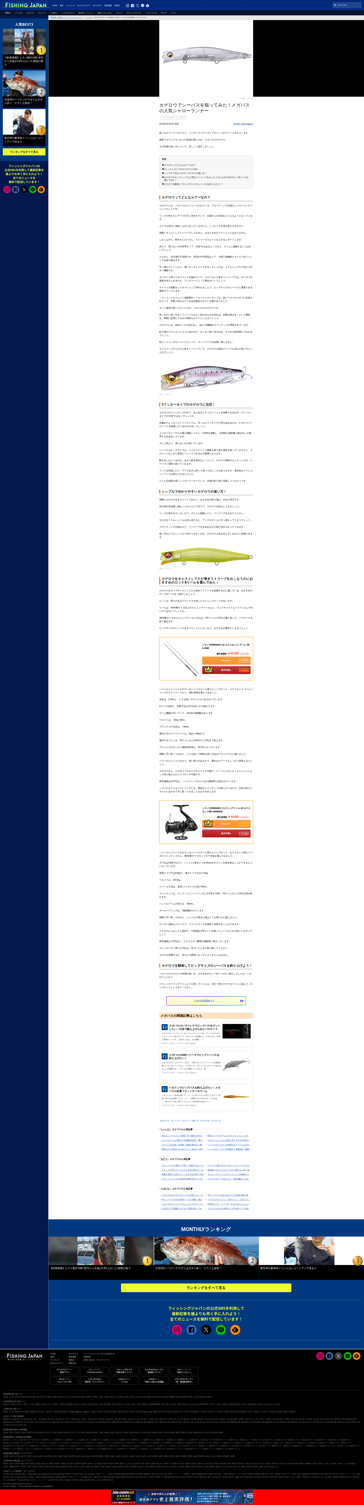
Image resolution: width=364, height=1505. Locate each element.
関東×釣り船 (8, 1419)
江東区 (179, 1404)
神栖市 (224, 1404)
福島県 (23, 1397)
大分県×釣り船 (8, 1425)
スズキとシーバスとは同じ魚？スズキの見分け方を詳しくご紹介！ (229, 1140)
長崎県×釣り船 (295, 1422)
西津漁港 (291, 1412)
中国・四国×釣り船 (57, 1419)
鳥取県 (143, 1397)
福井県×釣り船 (57, 1422)
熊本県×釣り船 (258, 1422)
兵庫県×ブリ (323, 1443)
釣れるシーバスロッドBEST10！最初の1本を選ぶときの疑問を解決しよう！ (183, 1136)
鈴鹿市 (46, 1467)
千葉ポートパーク (74, 1477)
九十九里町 (97, 1464)
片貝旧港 (203, 1412)
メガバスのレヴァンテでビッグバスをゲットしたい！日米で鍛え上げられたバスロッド (183, 1204)
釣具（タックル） (105, 13)
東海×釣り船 (28, 1419)
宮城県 (17, 1397)
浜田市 (320, 1464)
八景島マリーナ (345, 1474)
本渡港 (189, 1477)
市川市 (147, 1467)
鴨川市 (44, 1404)
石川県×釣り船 (20, 1425)
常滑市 (193, 1464)
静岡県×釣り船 (350, 1419)
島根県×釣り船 (343, 1422)
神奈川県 (35, 1397)
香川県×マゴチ (265, 1446)
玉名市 (193, 1467)
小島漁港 (327, 1477)
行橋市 (103, 1467)
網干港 (52, 1480)
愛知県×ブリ (181, 1443)
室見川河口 (144, 1477)
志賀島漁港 (11, 1480)
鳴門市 (51, 1464)
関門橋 (50, 1477)
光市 (92, 1467)
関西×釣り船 (18, 1419)
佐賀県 (189, 1432)
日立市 (49, 1404)
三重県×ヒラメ (239, 1443)
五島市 (326, 1464)
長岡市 (259, 1404)
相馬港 (186, 1474)
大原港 (11, 1412)
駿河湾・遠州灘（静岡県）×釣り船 (197, 1419)
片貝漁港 (249, 1474)
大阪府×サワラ (302, 1443)
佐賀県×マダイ (39, 1449)
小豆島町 (173, 1464)
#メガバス (216, 1121)
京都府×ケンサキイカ (254, 1443)
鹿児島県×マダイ (159, 1449)
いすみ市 (31, 1404)
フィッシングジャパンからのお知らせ (99, 1354)
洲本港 (281, 1477)
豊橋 (209, 1477)
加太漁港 (91, 1474)
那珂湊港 (233, 1412)
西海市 (120, 1467)
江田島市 (166, 1464)
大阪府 (100, 1397)
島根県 (149, 1397)
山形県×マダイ (84, 1440)
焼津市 (17, 1467)
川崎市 (206, 1467)
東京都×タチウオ (281, 1440)
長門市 (23, 1467)
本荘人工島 (95, 1480)
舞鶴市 (97, 1467)
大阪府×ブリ (313, 1443)
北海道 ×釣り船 (187, 1422)
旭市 (163, 1404)
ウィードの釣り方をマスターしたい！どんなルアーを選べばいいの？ (229, 1165)
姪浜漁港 (278, 1412)
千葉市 (5, 1467)
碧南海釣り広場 (317, 1474)
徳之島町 (133, 1467)
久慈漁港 (48, 1412)
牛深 (5, 1480)
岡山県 (131, 1397)
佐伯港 (195, 1477)
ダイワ (164, 13)
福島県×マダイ (125, 1440)
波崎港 (285, 1412)
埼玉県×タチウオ (206, 1440)
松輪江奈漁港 (147, 1412)
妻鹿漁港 (342, 1477)
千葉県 (48, 1397)
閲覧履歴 (108, 5)
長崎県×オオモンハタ (109, 1449)
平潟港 (219, 1412)
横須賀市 (6, 1404)
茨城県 (54, 1397)
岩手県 (11, 1397)
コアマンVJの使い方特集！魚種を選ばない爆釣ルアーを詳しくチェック (183, 1145)
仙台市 (69, 1467)
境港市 (277, 1404)
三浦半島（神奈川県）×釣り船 (109, 1419)
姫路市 (84, 1464)
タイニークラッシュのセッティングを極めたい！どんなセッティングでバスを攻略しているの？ (229, 1174)
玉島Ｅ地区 (296, 1474)
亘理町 (29, 1467)
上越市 (260, 1467)
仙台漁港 (215, 1477)
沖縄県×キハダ (221, 1449)
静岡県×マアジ (170, 1443)
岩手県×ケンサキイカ (11, 1440)
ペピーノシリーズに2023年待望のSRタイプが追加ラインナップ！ (183, 1179)
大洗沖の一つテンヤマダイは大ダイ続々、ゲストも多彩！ (188, 1268)
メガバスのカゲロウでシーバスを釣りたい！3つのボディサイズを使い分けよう (183, 1195)
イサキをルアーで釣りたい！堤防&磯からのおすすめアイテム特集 (229, 1179)
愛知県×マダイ (192, 1443)
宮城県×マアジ (59, 1440)
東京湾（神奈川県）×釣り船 (172, 1419)
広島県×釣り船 (93, 1422)
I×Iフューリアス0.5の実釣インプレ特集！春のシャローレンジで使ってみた (183, 1199)
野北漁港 (256, 1474)
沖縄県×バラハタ (234, 1449)
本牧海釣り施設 (20, 1474)
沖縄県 (209, 1397)
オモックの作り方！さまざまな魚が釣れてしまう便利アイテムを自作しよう (183, 1170)
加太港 (100, 1412)
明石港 (125, 1412)
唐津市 (216, 1464)
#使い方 (195, 1121)
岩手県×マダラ (25, 1440)
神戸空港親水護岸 (247, 1477)
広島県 (125, 1397)
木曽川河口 (328, 1474)
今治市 (287, 1464)
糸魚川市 (200, 1467)
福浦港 (155, 1412)
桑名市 (153, 1467)
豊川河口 (24, 1477)
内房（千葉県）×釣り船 (288, 1419)
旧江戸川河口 (162, 1474)
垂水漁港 (170, 1477)
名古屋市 (136, 1464)
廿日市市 (165, 1467)
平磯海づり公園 (161, 1477)
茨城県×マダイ (160, 1440)
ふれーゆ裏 (355, 1474)
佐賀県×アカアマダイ (67, 1449)
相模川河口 (265, 1474)
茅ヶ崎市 (261, 1464)
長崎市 (32, 1464)
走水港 (131, 1412)
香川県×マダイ (238, 1446)
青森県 (11, 1456)
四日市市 (181, 1464)
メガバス (165, 1188)
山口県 (137, 1397)
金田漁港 (175, 1412)
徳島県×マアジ (214, 1446)
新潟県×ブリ (8, 1443)
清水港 (154, 1474)
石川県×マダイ (91, 1443)
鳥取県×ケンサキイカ (50, 1446)
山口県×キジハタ (174, 1446)
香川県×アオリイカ (251, 1446)
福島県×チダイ (148, 1440)
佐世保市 (241, 1464)
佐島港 (119, 1412)
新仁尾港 (59, 1480)
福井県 (77, 1397)
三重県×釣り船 (163, 1422)
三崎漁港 (335, 1477)
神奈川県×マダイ (321, 1440)
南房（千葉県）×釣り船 (242, 1419)
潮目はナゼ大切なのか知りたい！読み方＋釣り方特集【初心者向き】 (183, 1149)
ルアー (164, 1159)
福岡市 (145, 1404)
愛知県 (83, 1397)
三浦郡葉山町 (251, 1404)
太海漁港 (256, 1412)
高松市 (108, 1467)
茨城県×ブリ (171, 1440)
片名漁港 (271, 1412)
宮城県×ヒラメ (47, 1440)
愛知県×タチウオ (205, 1443)
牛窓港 (151, 1477)
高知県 (154, 1397)
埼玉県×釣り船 (211, 1422)
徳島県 (166, 1397)
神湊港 (5, 1412)
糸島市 (133, 1404)
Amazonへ (234, 660)
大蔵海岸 (277, 1474)
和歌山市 (77, 1404)
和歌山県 (113, 1397)
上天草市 (332, 1464)
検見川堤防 (110, 1477)
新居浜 (110, 1480)
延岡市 (147, 1464)
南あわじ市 (274, 1467)
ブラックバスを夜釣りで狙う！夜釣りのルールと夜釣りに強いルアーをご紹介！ (183, 1165)
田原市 (40, 1467)
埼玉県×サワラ (194, 1440)
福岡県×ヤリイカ (9, 1449)
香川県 (160, 1397)
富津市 (84, 1404)
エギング (30, 13)
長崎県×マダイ (81, 1449)
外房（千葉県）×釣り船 (152, 1419)
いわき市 (346, 1464)
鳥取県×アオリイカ (78, 1446)
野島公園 (128, 1474)
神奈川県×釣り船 (326, 1419)
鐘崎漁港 (18, 1412)
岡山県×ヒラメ (115, 1446)
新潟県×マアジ (18, 1443)
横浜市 (19, 1404)
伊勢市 (274, 1464)
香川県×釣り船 (354, 1422)
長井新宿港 (195, 1412)
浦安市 (268, 1464)
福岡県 (178, 1397)
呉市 (142, 1464)
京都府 (119, 1397)
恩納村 (64, 1467)
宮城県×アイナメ (72, 1440)
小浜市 (139, 1404)
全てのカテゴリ (83, 5)
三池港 (192, 1474)
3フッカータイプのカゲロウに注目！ (181, 169)
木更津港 (258, 1477)
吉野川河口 (274, 1477)
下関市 (63, 1464)
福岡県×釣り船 (8, 1422)
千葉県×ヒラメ (244, 1440)
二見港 (224, 1474)
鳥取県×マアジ (64, 1446)
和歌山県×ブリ (35, 1446)
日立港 (17, 1477)
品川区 (191, 1404)
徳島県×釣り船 (270, 1422)
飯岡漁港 (65, 1412)
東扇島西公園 (201, 1474)
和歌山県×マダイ (9, 1446)
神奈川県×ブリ (334, 1440)
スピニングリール (134, 13)
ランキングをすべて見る (206, 1288)
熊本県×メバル (147, 1449)
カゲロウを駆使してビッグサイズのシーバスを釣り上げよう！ (194, 184)
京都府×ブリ (267, 1443)
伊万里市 (281, 1464)
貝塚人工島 (82, 1474)
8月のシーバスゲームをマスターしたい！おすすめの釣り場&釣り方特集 (229, 1136)
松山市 (205, 1464)
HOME (54, 5)
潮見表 (117, 5)
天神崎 (95, 1477)
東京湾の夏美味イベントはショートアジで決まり (288, 1268)
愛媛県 (172, 1397)
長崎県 (184, 1397)
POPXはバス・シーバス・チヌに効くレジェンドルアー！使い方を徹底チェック (229, 1204)
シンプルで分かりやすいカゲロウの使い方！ (185, 173)
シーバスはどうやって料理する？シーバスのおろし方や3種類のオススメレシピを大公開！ (229, 1145)
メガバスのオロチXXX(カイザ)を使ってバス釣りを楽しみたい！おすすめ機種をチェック (229, 1208)
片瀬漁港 (67, 1480)
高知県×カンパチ (313, 1446)
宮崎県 (219, 1456)
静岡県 (89, 1397)
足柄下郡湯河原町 (201, 1404)
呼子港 (335, 1474)
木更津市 (77, 1464)
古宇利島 (104, 1480)
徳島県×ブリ (203, 1446)
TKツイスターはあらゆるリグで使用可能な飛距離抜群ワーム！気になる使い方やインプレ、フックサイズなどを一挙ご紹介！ (229, 1195)
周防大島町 (25, 1464)
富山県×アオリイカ (32, 1443)
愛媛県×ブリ (288, 1446)
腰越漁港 (78, 1412)
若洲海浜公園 (8, 1474)
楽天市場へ (234, 670)
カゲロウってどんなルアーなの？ (180, 165)
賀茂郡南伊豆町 (234, 1404)
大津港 (97, 1474)
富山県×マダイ (55, 1443)
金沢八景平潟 (185, 1412)
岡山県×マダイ (103, 1446)
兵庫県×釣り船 (69, 1422)
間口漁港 (25, 1412)
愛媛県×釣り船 (235, 1422)
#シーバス (176, 1121)
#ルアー (186, 1121)
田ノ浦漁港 (223, 1477)
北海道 (5, 1397)
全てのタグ (97, 5)
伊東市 (114, 1404)
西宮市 (255, 1467)
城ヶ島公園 (313, 1477)
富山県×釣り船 (307, 1422)
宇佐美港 (137, 1412)
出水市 (266, 1467)
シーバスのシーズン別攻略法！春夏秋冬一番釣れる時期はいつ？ (229, 1149)
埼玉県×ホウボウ (220, 1440)
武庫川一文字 (290, 1477)
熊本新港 (355, 1477)
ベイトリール (151, 13)
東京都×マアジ (268, 1440)
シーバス (18, 13)
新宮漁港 (265, 1477)
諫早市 (229, 1467)
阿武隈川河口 (87, 1477)
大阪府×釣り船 (116, 1422)
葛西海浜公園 (119, 1474)
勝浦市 (55, 1404)
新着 (61, 5)
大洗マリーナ (287, 1474)
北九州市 (126, 1404)
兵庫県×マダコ (345, 1443)
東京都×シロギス (294, 1440)
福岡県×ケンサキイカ (25, 1449)
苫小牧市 (180, 1467)
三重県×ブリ (217, 1443)
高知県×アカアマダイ (328, 1446)
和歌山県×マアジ (23, 1446)
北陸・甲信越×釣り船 (41, 1419)
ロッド (119, 13)
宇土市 (224, 1467)
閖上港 (134, 1474)
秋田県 (23, 1456)
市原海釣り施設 (77, 1480)
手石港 (106, 1412)
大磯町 (11, 1467)
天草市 (247, 1464)
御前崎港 (44, 1477)
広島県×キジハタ (139, 1446)
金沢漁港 (40, 1412)
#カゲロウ (164, 1121)
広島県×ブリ (151, 1446)
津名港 (231, 1477)
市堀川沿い (211, 1412)
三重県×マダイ (227, 1443)
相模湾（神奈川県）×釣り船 (132, 1419)
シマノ (173, 13)
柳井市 (212, 1467)
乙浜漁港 (168, 1412)
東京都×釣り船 (32, 1422)
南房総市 (70, 1404)
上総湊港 (93, 1412)
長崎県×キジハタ (94, 1449)
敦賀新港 (129, 1477)
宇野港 (67, 1474)
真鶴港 (71, 1412)
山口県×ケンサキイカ (190, 1446)
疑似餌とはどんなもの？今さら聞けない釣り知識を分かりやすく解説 (229, 1170)
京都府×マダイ (278, 1443)
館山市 (95, 1404)
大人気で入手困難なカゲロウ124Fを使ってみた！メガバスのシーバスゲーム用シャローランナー (183, 1208)
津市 (229, 1464)
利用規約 (87, 1357)
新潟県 (59, 1397)
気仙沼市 (140, 1467)
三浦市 (24, 1404)
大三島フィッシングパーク (39, 1480)
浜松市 (11, 1464)
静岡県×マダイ (147, 1443)
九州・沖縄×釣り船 (73, 1419)
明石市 (120, 1404)
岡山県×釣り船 (223, 1422)
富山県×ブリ (45, 1443)
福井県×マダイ (120, 1443)
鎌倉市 (167, 1404)
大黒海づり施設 (34, 1477)
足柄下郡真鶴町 (105, 1404)
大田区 (218, 1404)
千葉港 (298, 1477)
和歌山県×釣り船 (45, 1422)
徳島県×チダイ (226, 1446)
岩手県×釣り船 (319, 1422)
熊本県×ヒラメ (135, 1449)
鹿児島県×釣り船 (283, 1422)
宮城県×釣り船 (152, 1422)
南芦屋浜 (217, 1474)
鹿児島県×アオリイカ (194, 1449)
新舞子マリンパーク (176, 1474)
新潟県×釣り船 (104, 1422)
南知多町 (294, 1464)
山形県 (23, 1432)
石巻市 (105, 1464)
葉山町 (126, 1467)
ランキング (70, 5)
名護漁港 (57, 1477)
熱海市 (185, 1404)
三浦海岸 (210, 1474)
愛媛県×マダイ (277, 1446)
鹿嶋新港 (86, 1412)
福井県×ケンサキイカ (106, 1443)
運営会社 (72, 1363)
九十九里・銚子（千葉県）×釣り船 (265, 1419)
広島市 (173, 1404)
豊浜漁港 (61, 1474)
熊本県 (189, 1397)
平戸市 (110, 1464)
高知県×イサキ (342, 1446)
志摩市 (153, 1464)
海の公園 (102, 1477)
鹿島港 (35, 1474)
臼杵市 (52, 1467)
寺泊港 (161, 1412)
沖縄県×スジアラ (208, 1449)
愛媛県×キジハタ (299, 1446)
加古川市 (236, 1467)
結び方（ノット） (86, 13)
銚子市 (271, 1404)
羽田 (12, 1477)
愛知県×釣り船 (81, 1422)
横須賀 (136, 1477)
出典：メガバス (247, 99)
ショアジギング (67, 13)
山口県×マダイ (162, 1446)
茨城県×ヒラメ (182, 1440)
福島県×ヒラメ (136, 1440)
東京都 (29, 1397)
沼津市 (90, 1404)
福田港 (140, 1474)
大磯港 (236, 1477)
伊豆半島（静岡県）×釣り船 (222, 1419)
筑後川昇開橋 (120, 1477)
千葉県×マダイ (233, 1440)
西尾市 (58, 1467)
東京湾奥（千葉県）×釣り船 (308, 1419)
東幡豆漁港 (202, 1477)
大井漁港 (263, 1412)
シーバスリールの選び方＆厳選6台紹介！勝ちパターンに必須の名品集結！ (183, 1140)
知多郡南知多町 (154, 1404)
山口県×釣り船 (199, 1422)
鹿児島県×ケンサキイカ (176, 1449)
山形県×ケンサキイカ (111, 1440)
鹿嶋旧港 (33, 1412)
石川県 (71, 1397)
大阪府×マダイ (290, 1443)
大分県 (195, 1397)
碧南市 (114, 1467)
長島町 (234, 1464)
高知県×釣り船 (246, 1422)
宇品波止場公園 (22, 1480)
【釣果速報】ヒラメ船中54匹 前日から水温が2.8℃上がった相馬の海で (90, 1268)
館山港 (349, 1477)
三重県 (94, 1397)
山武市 (243, 1404)
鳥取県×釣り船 (175, 1422)
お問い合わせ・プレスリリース (96, 1360)
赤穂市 (187, 1467)
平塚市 (265, 1404)
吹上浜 (320, 1477)
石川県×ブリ (67, 1443)
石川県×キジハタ (78, 1443)
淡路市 (90, 1464)
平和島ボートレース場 (236, 1474)
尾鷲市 (218, 1467)
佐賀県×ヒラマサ (51, 1449)
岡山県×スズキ (91, 1446)
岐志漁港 (112, 1412)
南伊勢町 (307, 1464)
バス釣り (53, 13)
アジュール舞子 (107, 1474)
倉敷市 (249, 1467)
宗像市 (13, 1404)
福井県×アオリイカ (133, 1443)
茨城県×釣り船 (20, 1422)
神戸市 (116, 1464)
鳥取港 (183, 1477)
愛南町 (352, 1464)
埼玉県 (42, 1397)
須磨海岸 (147, 1474)
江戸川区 (212, 1404)
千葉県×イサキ (256, 1440)
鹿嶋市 (38, 1404)
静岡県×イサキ (158, 1443)
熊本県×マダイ (123, 1449)
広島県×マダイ (126, 1446)
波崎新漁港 (306, 1474)
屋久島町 (173, 1467)
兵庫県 (106, 1397)
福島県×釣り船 (331, 1422)
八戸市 (81, 1467)
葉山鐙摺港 (241, 1412)
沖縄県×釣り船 (128, 1422)
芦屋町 (87, 1467)
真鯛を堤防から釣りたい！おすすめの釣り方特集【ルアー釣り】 (183, 1174)
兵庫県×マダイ (334, 1443)
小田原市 (62, 1404)
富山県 (65, 1397)
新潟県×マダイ (346, 1440)
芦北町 (339, 1464)
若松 (271, 1474)
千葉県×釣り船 (338, 1419)
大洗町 (314, 1464)
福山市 (211, 1464)
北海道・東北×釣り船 (89, 1419)
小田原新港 (56, 1412)
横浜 (40, 1474)
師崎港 (64, 1477)
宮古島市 (254, 1464)
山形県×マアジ (96, 1440)
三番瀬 (29, 1474)
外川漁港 (225, 1412)
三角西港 (304, 1477)
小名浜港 (74, 1474)
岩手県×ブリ (36, 1440)
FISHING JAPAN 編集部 (243, 124)
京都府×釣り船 (140, 1422)
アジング (42, 13)
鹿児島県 (202, 1397)
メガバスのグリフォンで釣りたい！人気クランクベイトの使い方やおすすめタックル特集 (229, 1199)
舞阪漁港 (46, 1474)
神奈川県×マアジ (308, 1440)
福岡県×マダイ (354, 1446)
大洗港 (249, 1412)
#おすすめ (205, 1121)
